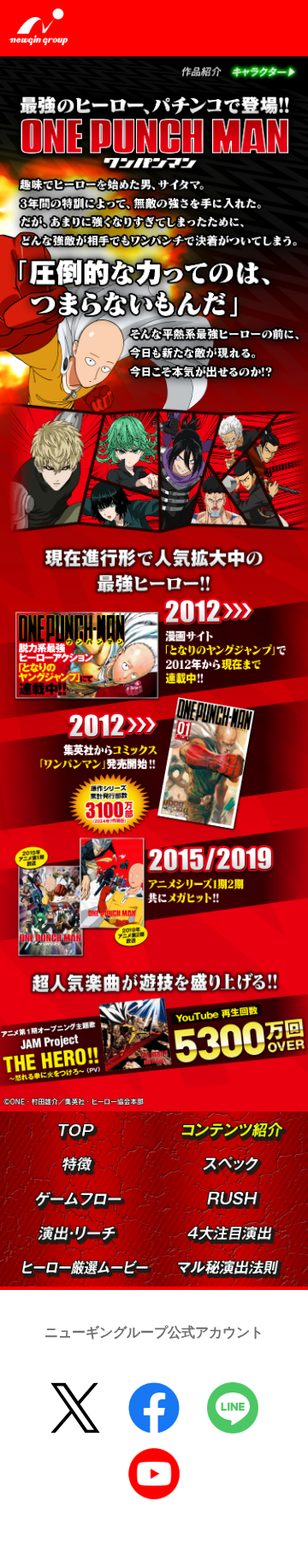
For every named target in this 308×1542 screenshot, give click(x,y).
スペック (203, 1156)
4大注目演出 (189, 1225)
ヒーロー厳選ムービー (25, 1259)
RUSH (208, 1191)
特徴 (62, 1156)
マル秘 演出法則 (180, 1259)
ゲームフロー (36, 1191)
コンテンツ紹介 (184, 1122)
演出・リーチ (39, 1225)
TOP (58, 1123)
